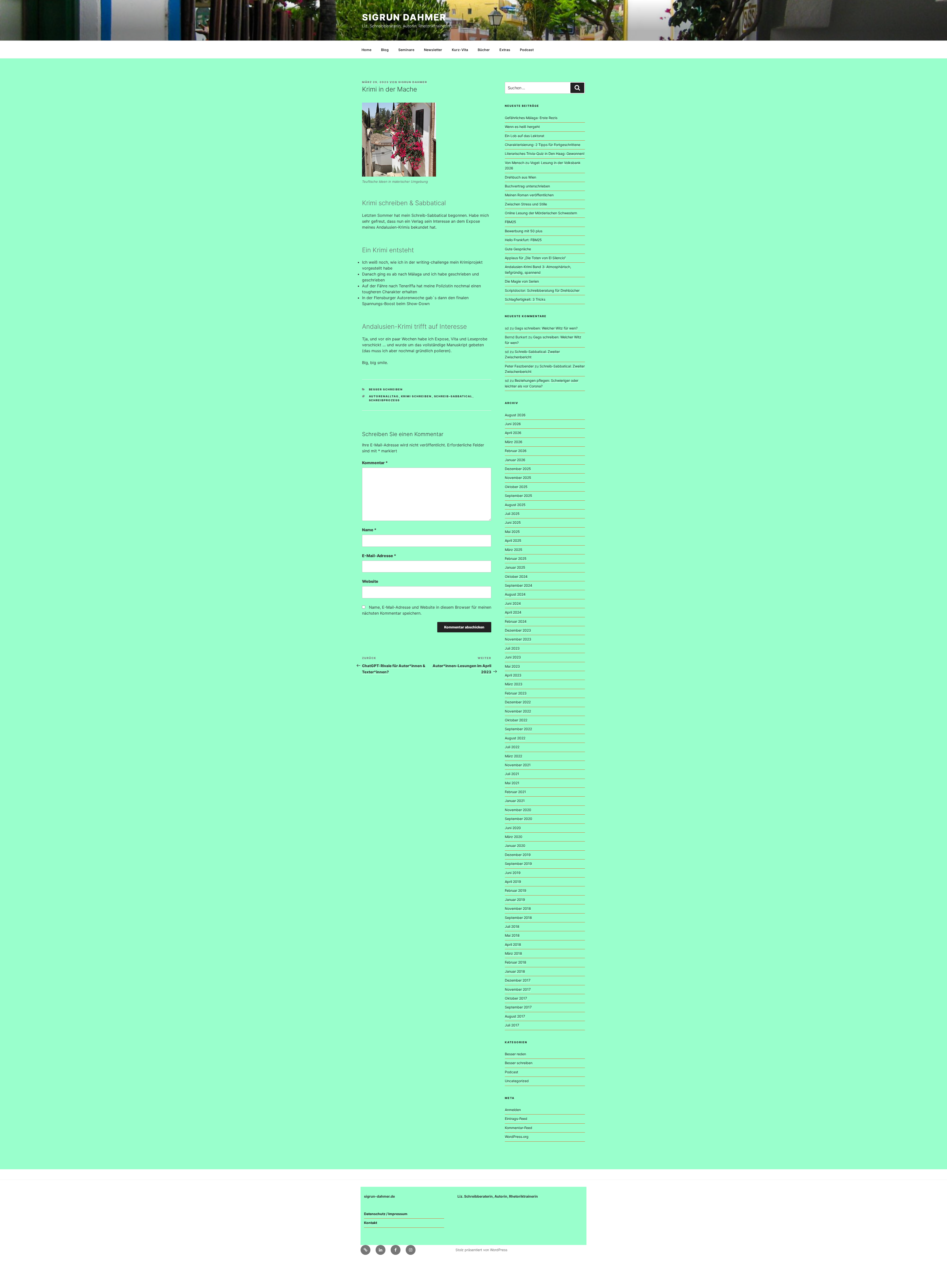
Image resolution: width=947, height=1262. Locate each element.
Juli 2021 (512, 774)
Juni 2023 (513, 657)
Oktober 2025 (516, 487)
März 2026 (513, 442)
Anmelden (513, 1110)
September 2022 (518, 729)
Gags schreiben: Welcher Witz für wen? (546, 328)
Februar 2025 (516, 558)
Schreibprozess (384, 400)
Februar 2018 (515, 962)
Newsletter (433, 50)
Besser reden (515, 1054)
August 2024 (515, 594)
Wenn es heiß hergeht (522, 127)
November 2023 (518, 639)
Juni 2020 (513, 828)
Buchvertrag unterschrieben (527, 186)
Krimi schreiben (416, 396)
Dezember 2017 (517, 980)
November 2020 (518, 810)
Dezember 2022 (518, 702)
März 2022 (513, 756)
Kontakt (370, 1223)
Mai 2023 (512, 666)
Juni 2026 (513, 424)
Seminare (406, 50)
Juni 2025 (513, 522)
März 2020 (513, 837)
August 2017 (515, 1016)
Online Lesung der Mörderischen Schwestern (541, 213)
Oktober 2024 (516, 576)
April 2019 (513, 881)
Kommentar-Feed (518, 1128)
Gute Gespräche (518, 249)
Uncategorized (517, 1081)
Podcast (527, 50)
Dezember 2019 (518, 855)
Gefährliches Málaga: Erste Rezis (531, 118)
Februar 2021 (515, 792)
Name (369, 529)
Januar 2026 (515, 460)
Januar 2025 (515, 567)
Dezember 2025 (518, 469)
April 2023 (513, 675)
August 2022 (515, 738)
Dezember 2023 (518, 630)
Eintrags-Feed (516, 1118)
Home (366, 50)
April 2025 (513, 540)
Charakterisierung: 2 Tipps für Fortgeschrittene (542, 145)
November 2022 (518, 711)
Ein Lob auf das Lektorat (524, 136)
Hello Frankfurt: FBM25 (523, 240)
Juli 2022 (512, 747)
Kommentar (375, 462)
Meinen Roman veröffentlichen (529, 195)
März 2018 (513, 953)
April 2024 (513, 612)
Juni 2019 (513, 873)
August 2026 (515, 415)
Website (370, 581)
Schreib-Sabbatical (453, 396)
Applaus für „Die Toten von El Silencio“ (535, 258)
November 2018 (518, 908)
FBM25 (510, 222)
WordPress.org (516, 1136)
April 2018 (513, 944)
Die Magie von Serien (522, 281)
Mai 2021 (512, 783)
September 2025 (518, 496)
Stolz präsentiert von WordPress (481, 1250)
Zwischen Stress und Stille (526, 204)
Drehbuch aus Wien (520, 177)
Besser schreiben (386, 389)
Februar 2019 (515, 890)
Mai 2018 (512, 935)
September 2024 (518, 585)
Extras (504, 50)
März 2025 (513, 550)
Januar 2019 (515, 899)
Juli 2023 (512, 648)
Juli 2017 (512, 1025)
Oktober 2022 (516, 720)
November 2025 (518, 478)
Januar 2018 (515, 971)
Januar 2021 (515, 801)
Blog (385, 50)
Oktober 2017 (516, 998)
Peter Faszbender (519, 366)
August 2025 (515, 505)
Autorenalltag (384, 396)
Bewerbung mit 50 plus (523, 231)
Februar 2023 (516, 693)
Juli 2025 (512, 514)
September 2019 (518, 863)
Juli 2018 (512, 926)
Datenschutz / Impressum (385, 1214)
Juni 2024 (513, 603)
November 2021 (518, 765)
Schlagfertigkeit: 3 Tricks (525, 299)
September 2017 (518, 1007)
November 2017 (518, 989)
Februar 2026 (516, 451)
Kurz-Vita (460, 50)
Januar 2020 (515, 845)
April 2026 (513, 433)
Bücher (484, 50)
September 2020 (518, 819)
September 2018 (518, 917)
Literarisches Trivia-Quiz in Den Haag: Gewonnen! (544, 153)
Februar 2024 (516, 621)
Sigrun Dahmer (404, 17)
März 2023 (513, 684)
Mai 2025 (512, 532)
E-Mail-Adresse (379, 555)
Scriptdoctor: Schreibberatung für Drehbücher (542, 290)
